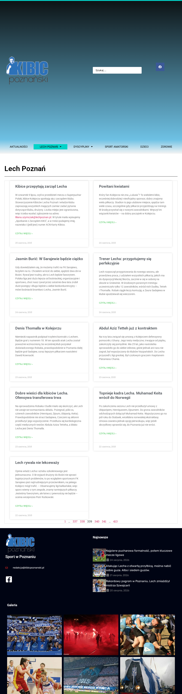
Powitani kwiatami (114, 186)
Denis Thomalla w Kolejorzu (38, 328)
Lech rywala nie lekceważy (37, 462)
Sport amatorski (116, 146)
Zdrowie (166, 146)
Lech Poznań (49, 146)
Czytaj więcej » (24, 233)
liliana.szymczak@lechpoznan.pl (33, 217)
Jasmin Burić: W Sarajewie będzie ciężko (49, 259)
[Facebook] (160, 67)
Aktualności (19, 146)
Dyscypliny (81, 146)
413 (115, 521)
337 (75, 521)
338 (82, 521)
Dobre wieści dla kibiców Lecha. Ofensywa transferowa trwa (41, 395)
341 (104, 521)
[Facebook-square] (8, 579)
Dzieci (144, 146)
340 (97, 521)
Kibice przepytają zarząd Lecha (41, 186)
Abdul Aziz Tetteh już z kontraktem (128, 328)
